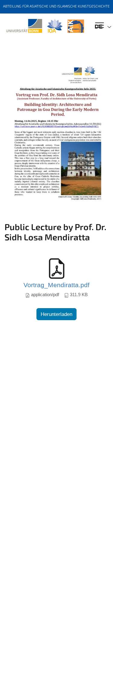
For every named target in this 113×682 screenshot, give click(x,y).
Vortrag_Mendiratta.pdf (56, 285)
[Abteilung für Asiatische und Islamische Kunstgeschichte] (45, 26)
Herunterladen (56, 314)
